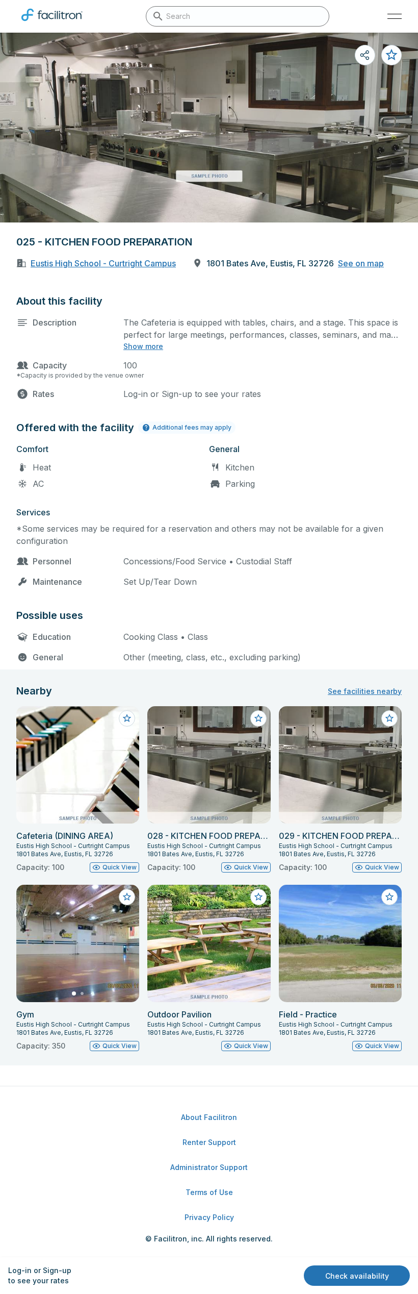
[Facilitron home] (52, 23)
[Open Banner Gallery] (209, 127)
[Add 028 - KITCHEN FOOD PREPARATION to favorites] (258, 718)
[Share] (365, 55)
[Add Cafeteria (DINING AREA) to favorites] (127, 718)
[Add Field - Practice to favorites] (389, 897)
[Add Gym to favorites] (127, 897)
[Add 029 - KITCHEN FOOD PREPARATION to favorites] (389, 718)
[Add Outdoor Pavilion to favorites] (258, 897)
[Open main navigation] (394, 16)
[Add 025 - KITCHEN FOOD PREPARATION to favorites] (391, 55)
